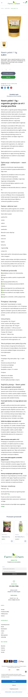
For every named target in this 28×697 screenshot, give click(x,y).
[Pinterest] (11, 88)
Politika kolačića (8, 691)
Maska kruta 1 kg (6, 536)
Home (2, 8)
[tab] (14, 94)
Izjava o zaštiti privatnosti (17, 691)
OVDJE (2, 506)
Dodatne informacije (14, 96)
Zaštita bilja (7, 8)
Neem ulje (7, 85)
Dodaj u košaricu (9, 73)
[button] (26, 671)
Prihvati (14, 681)
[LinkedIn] (8, 88)
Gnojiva (9, 83)
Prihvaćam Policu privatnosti (9, 571)
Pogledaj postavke (14, 689)
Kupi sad (8, 77)
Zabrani (14, 685)
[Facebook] (2, 88)
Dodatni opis (14, 94)
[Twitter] (5, 88)
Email (3, 566)
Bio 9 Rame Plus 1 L (20, 536)
